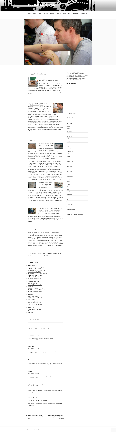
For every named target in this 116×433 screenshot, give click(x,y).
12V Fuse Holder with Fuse (34, 278)
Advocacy (69, 126)
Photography (69, 179)
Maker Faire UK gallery (42, 255)
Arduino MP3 (39, 161)
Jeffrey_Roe (31, 346)
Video (68, 206)
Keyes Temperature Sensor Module (36, 270)
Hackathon (69, 158)
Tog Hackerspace (41, 4)
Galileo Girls (45, 164)
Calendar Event (70, 136)
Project (37, 319)
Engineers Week (70, 151)
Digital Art (69, 148)
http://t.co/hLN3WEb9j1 (41, 352)
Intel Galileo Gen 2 (32, 265)
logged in (36, 400)
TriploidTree (31, 334)
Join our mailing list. (76, 79)
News (68, 174)
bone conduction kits (54, 85)
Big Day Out (42, 87)
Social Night (69, 194)
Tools (68, 201)
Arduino (32, 319)
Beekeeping (69, 131)
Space (68, 196)
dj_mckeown (31, 359)
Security (68, 191)
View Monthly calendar (71, 113)
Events (45, 13)
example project (49, 168)
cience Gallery (49, 121)
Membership (75, 13)
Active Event (69, 123)
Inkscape (40, 150)
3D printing (69, 121)
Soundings (53, 114)
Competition (69, 143)
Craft (68, 146)
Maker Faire (69, 171)
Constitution (84, 13)
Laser (68, 164)
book (68, 133)
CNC (68, 138)
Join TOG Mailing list (75, 215)
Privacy (68, 181)
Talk (67, 199)
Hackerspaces (70, 161)
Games (68, 156)
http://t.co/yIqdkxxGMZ (33, 339)
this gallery (49, 253)
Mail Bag (68, 169)
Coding (68, 141)
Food (68, 153)
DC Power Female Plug (33, 281)
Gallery (39, 13)
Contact (52, 13)
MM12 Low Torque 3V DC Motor (36, 288)
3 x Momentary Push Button (34, 276)
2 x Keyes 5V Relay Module (34, 268)
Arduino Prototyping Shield (34, 272)
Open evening (70, 176)
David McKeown (34, 105)
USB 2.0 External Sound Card (35, 275)
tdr (36, 71)
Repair (29, 13)
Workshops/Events (71, 209)
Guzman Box (32, 111)
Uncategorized (70, 204)
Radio (34, 13)
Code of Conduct (31, 16)
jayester (30, 371)
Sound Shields (46, 161)
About (64, 13)
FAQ (69, 13)
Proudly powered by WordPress (34, 429)
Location (59, 13)
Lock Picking (69, 166)
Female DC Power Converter (35, 285)
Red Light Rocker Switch (34, 283)
